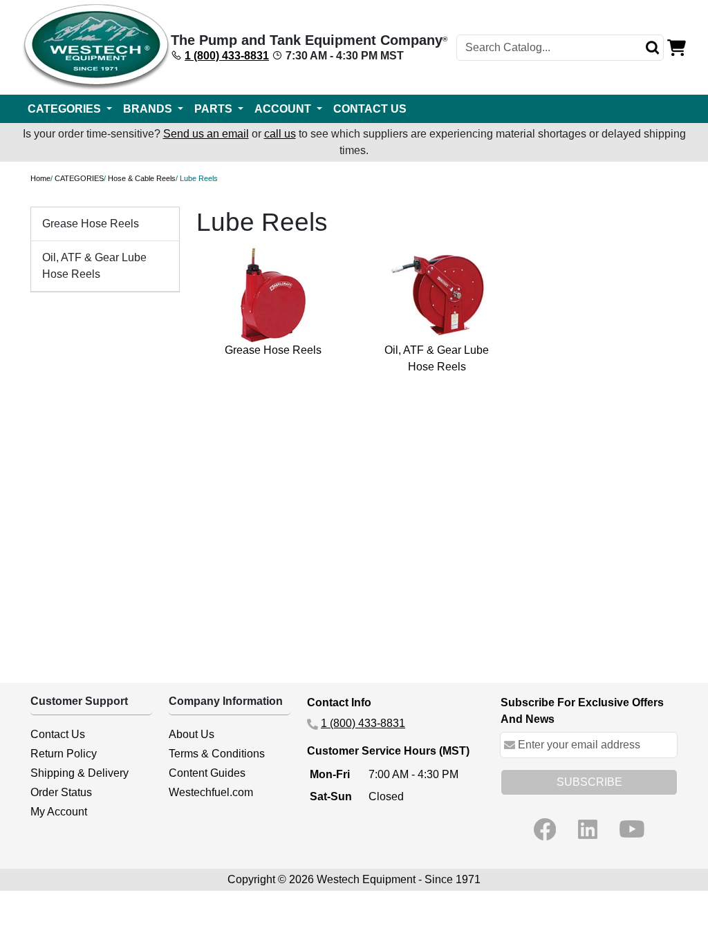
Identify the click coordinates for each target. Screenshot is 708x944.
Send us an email (206, 134)
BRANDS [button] (149, 109)
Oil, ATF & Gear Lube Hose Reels (94, 266)
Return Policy (63, 753)
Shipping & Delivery (79, 773)
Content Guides (207, 773)
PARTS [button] (214, 109)
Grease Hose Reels (90, 223)
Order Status (61, 792)
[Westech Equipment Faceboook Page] (545, 829)
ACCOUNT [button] (284, 109)
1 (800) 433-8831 (227, 56)
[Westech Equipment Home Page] (96, 47)
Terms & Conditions (217, 753)
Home (40, 178)
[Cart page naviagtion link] (676, 47)
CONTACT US (370, 109)
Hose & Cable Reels (142, 178)
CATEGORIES (79, 178)
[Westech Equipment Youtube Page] (632, 829)
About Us (191, 734)
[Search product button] (653, 48)
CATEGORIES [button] (66, 109)
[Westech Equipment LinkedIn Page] (587, 829)
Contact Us (57, 734)
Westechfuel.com (211, 792)
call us (280, 134)
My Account (58, 812)
